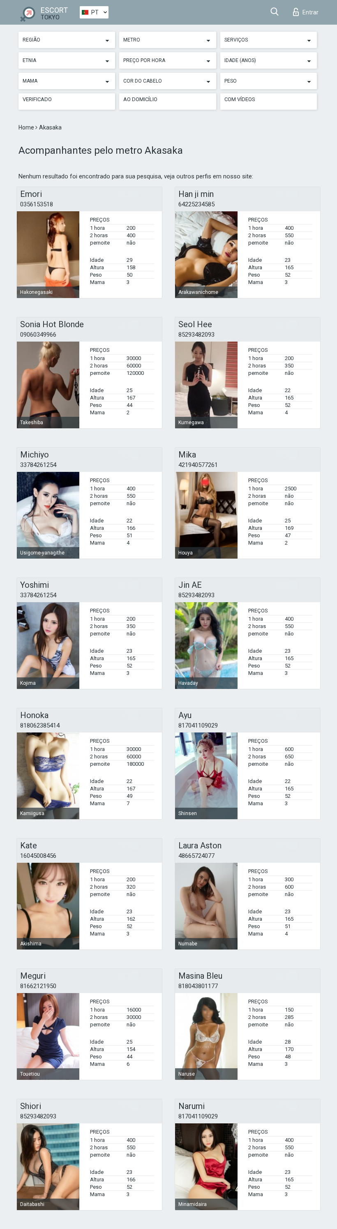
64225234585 (196, 204)
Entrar (310, 12)
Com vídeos (239, 99)
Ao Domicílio (140, 99)
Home (26, 127)
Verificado (37, 99)
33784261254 (38, 465)
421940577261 (198, 465)
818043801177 (198, 986)
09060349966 (38, 334)
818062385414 (40, 725)
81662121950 (38, 986)
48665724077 (196, 855)
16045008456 (38, 855)
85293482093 (196, 334)
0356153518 (36, 204)
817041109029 (198, 725)
